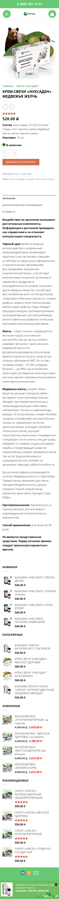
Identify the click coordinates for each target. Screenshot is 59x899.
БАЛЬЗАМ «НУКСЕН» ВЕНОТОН (32, 890)
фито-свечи (48, 179)
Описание (8, 198)
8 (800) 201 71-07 (29, 4)
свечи (39, 179)
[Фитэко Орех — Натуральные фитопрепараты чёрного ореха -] (29, 14)
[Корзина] (52, 14)
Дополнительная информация (22, 205)
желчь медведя (17, 179)
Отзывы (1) (9, 211)
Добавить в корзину (21, 162)
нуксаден (30, 179)
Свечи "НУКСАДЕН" (27, 86)
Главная (7, 86)
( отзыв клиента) (13, 113)
